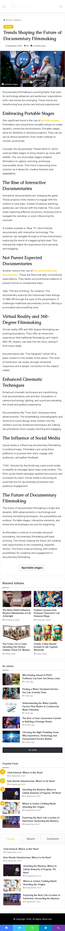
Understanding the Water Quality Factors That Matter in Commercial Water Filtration (40, 706)
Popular (10, 838)
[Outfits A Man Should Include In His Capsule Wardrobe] (48, 633)
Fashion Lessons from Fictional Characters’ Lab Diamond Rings (47, 613)
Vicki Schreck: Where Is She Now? (25, 772)
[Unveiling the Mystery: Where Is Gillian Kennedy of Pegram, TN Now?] (11, 794)
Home (8, 20)
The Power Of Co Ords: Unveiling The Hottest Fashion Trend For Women (16, 646)
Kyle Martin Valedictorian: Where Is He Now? (31, 781)
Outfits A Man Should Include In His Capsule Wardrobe (46, 646)
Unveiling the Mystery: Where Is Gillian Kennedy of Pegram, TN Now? (40, 869)
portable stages (33, 567)
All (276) (32, 750)
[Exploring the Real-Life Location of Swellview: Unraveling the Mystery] (11, 822)
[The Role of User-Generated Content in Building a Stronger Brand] (11, 722)
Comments (53, 838)
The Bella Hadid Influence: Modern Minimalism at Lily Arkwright (17, 613)
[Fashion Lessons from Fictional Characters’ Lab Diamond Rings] (48, 599)
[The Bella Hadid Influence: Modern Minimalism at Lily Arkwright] (17, 599)
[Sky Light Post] (20, 6)
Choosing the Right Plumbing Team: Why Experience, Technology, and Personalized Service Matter (40, 735)
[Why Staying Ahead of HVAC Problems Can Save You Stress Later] (11, 679)
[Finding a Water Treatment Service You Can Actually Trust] (11, 693)
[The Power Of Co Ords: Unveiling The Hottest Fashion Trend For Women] (17, 633)
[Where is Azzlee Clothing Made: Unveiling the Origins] (11, 808)
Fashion (17, 20)
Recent (31, 838)
